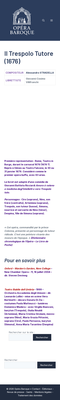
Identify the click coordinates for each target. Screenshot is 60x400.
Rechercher (42, 337)
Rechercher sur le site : (22, 332)
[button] (43, 20)
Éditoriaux (47, 388)
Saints (29, 392)
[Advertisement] (30, 126)
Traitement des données (30, 395)
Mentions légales (43, 392)
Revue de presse (15, 392)
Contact (36, 388)
